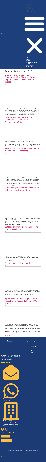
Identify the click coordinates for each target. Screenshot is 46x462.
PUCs (28, 1)
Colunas (29, 2)
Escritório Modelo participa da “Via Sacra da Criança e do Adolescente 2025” (18, 119)
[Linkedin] (6, 429)
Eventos (29, 7)
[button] (34, 34)
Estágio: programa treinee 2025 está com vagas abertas (21, 228)
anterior (7, 335)
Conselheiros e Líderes (32, 5)
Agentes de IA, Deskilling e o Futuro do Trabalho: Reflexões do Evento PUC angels (22, 300)
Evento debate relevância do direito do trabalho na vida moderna (22, 149)
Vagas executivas (31, 11)
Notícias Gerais (30, 8)
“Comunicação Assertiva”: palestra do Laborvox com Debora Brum (22, 188)
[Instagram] (2, 429)
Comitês (29, 4)
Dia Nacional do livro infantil (17, 263)
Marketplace (30, 10)
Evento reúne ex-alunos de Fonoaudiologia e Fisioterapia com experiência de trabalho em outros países (20, 78)
